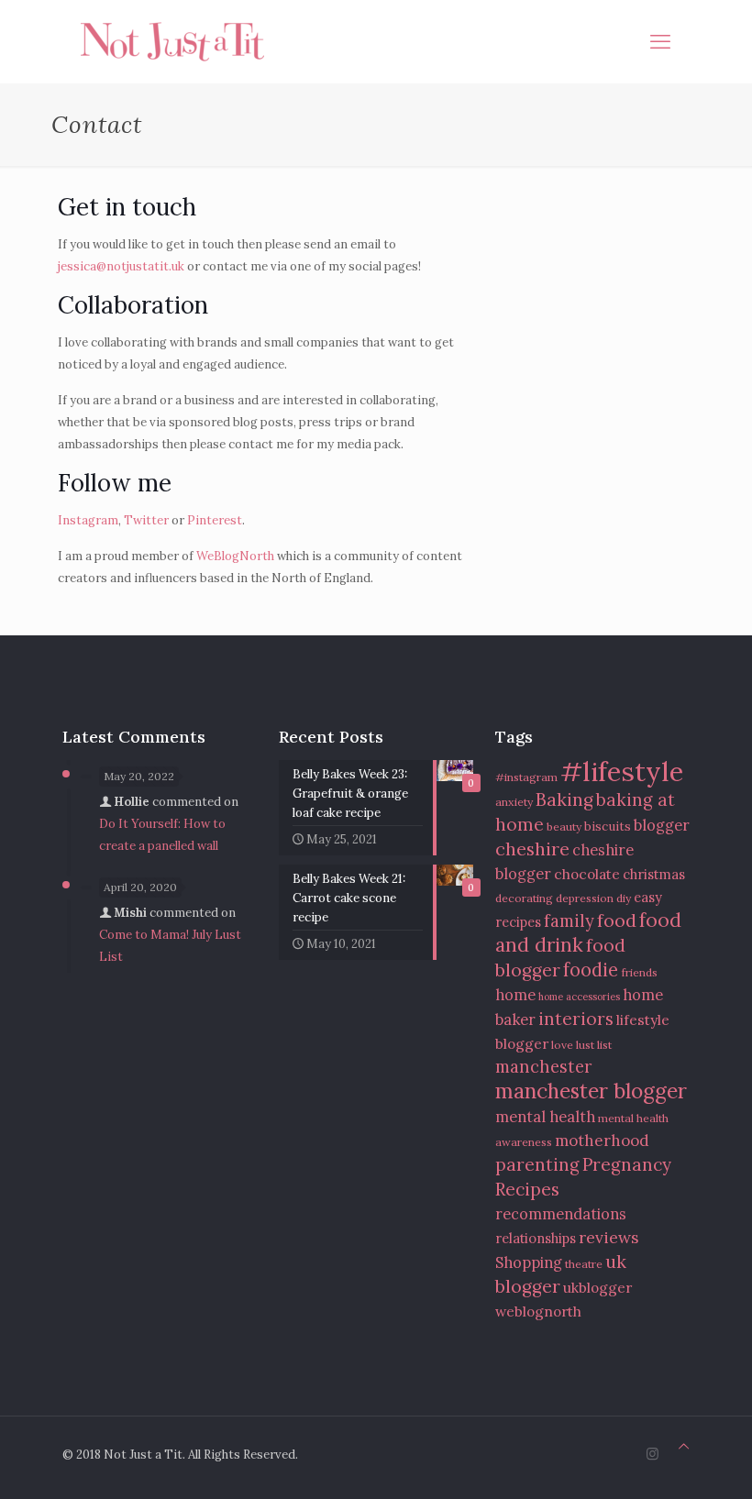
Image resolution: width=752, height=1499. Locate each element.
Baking (564, 799)
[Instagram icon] (652, 1453)
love (562, 1045)
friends (639, 972)
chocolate (587, 874)
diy (623, 898)
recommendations (560, 1214)
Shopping (528, 1262)
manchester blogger (591, 1090)
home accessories (579, 996)
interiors (576, 1019)
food (616, 920)
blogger (662, 825)
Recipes (527, 1188)
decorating (524, 898)
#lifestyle (621, 771)
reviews (609, 1237)
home (515, 995)
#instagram (526, 777)
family (569, 920)
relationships (535, 1238)
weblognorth (538, 1311)
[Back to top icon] (684, 1447)
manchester (543, 1066)
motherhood (602, 1140)
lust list (594, 1045)
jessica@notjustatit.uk (121, 266)
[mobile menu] (660, 41)
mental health (545, 1117)
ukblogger (597, 1287)
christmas (654, 874)
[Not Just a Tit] (172, 41)
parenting (537, 1164)
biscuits (607, 826)
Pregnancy (626, 1164)
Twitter (146, 520)
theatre (584, 1264)
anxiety (514, 802)
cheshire (532, 848)
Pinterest (214, 520)
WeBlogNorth (235, 556)
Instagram (88, 520)
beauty (564, 826)
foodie (590, 970)
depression (585, 898)
